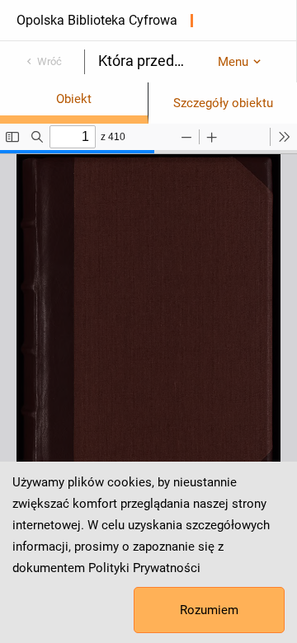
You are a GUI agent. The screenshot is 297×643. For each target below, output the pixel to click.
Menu (233, 61)
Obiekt (74, 99)
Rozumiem (209, 610)
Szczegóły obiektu (223, 103)
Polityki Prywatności (144, 568)
